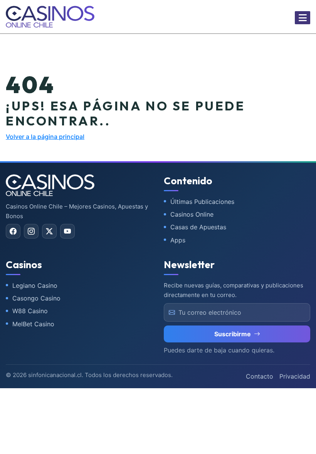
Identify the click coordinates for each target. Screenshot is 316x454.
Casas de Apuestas (198, 227)
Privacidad (294, 376)
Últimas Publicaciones (202, 201)
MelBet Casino (33, 324)
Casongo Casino (36, 298)
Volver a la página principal (45, 136)
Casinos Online (191, 214)
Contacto (259, 376)
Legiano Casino (34, 285)
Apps (177, 240)
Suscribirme (232, 334)
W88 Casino (30, 311)
